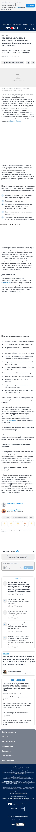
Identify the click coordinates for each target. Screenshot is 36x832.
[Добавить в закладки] (28, 62)
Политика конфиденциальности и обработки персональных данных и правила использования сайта (18, 799)
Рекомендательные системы (18, 796)
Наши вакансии (7, 756)
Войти (8, 568)
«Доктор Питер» (15, 121)
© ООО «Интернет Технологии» (18, 820)
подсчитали (6, 283)
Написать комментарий (14, 62)
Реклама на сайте (8, 741)
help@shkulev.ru (22, 776)
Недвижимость (6, 24)
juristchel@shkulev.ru (20, 773)
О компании (6, 751)
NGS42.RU (12, 420)
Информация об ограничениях (18, 791)
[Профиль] (34, 28)
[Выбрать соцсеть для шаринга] (33, 62)
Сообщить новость (9, 732)
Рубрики (5, 737)
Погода (25, 24)
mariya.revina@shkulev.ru (12, 783)
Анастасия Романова (15, 503)
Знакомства (17, 24)
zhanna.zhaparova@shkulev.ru (12, 781)
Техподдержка (7, 746)
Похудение (6, 517)
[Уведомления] (29, 28)
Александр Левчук (14, 510)
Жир (31, 517)
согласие (18, 7)
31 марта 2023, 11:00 (7, 56)
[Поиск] (25, 28)
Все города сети (8, 760)
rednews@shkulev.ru (26, 771)
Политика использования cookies (18, 793)
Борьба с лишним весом (20, 517)
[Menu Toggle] (2, 28)
